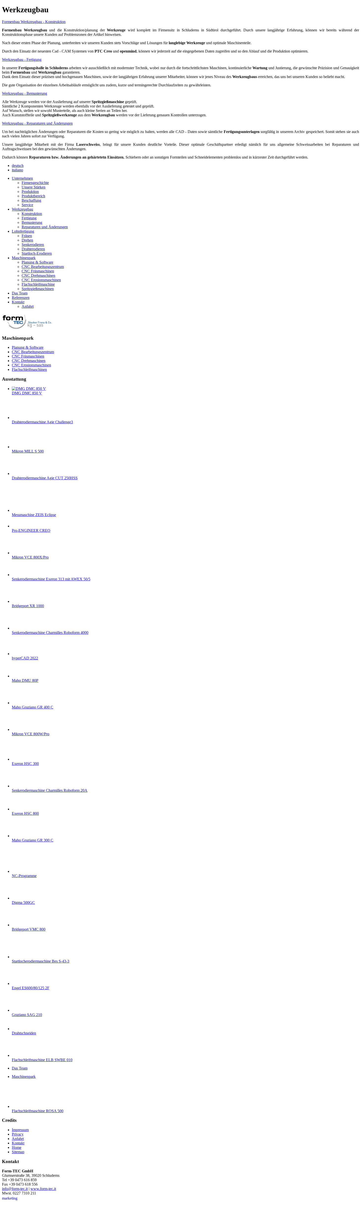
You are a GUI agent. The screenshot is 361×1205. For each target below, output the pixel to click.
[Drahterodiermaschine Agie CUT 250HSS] (21, 473)
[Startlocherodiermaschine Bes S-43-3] (21, 957)
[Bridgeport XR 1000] (21, 601)
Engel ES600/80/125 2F (30, 988)
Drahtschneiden (24, 1033)
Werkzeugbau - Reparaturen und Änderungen (37, 123)
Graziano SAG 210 (27, 1015)
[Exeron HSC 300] (21, 759)
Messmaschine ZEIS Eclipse (34, 515)
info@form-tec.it (15, 1189)
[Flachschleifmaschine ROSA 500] (21, 1106)
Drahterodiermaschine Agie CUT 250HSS (45, 478)
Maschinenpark (24, 1076)
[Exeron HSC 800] (21, 809)
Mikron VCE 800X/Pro (30, 557)
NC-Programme (24, 876)
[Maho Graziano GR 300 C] (21, 836)
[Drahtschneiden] (21, 1029)
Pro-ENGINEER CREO (31, 530)
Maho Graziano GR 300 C (32, 840)
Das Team (20, 1068)
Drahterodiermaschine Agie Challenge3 (42, 422)
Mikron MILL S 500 (28, 451)
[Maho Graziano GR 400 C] (21, 703)
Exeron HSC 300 (25, 764)
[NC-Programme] (21, 871)
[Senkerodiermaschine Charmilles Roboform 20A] (21, 786)
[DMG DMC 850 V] (29, 389)
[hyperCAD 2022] (21, 654)
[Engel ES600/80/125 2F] (21, 983)
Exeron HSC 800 (25, 813)
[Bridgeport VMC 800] (21, 925)
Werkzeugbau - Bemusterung (24, 93)
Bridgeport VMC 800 (28, 929)
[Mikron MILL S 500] (21, 447)
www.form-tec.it (43, 1189)
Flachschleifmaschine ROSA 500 (37, 1111)
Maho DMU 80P (25, 680)
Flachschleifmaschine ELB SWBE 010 (42, 1060)
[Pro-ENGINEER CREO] (21, 526)
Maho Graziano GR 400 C (32, 707)
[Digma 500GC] (21, 898)
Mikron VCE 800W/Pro (30, 734)
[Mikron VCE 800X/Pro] (21, 553)
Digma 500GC (23, 902)
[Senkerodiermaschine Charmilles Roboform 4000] (21, 628)
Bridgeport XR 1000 (28, 606)
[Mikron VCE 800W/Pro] (21, 729)
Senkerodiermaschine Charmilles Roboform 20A (49, 790)
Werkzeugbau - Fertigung (22, 59)
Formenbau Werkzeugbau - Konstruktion (34, 22)
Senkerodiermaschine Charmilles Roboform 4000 (50, 632)
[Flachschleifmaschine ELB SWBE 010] (21, 1055)
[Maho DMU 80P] (21, 676)
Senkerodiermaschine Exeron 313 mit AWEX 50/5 (51, 579)
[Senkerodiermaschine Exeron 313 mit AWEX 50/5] (21, 575)
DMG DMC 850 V (27, 393)
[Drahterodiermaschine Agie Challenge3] (21, 417)
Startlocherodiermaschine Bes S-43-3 (40, 961)
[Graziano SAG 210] (21, 1010)
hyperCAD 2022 (25, 658)
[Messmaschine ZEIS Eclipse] (21, 510)
